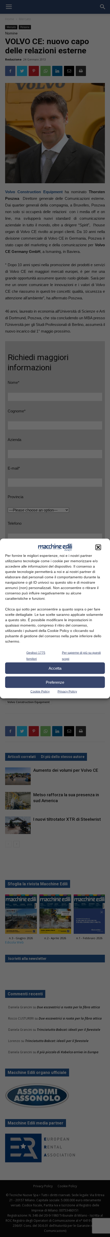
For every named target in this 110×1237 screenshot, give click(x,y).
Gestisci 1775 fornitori (35, 656)
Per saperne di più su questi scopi (81, 656)
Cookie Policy (40, 691)
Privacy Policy (67, 691)
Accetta (55, 668)
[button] (98, 547)
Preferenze (55, 682)
